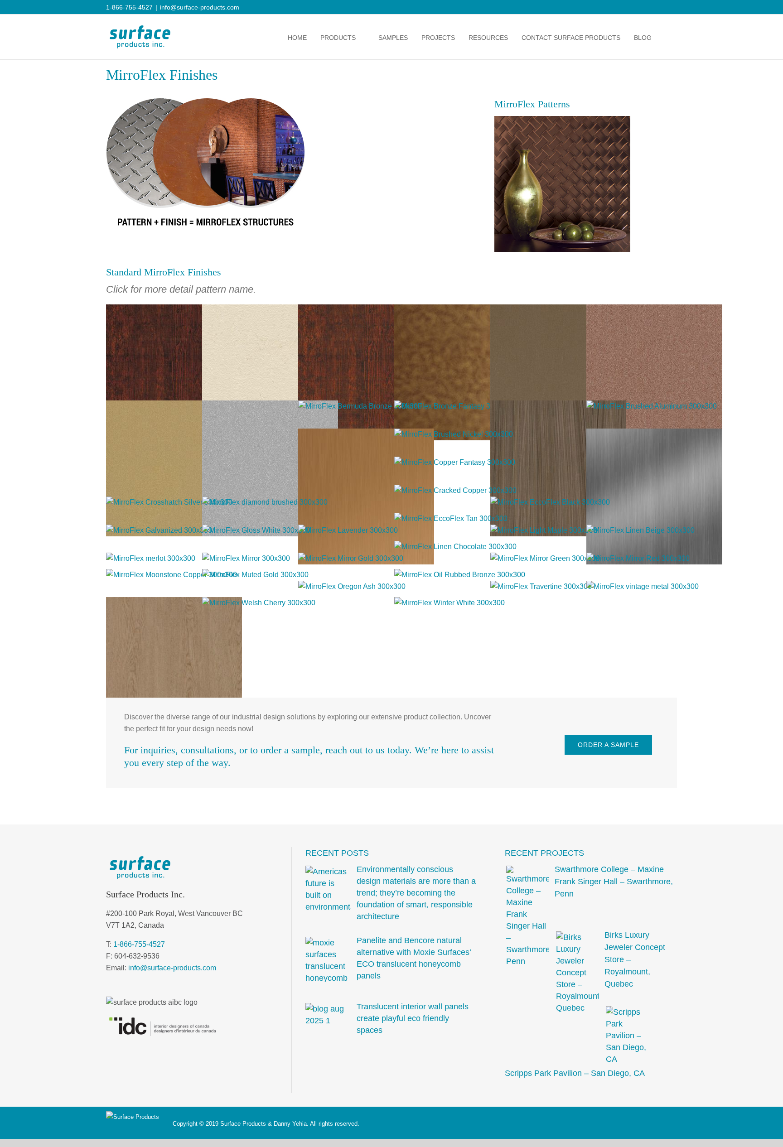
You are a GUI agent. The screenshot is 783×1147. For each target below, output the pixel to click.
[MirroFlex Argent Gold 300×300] (174, 406)
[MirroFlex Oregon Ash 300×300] (352, 586)
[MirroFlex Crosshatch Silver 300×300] (169, 502)
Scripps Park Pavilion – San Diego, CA (575, 1073)
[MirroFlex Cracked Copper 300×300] (455, 490)
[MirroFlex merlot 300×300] (150, 558)
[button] (667, 37)
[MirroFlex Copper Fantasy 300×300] (454, 462)
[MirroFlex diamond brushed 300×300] (265, 502)
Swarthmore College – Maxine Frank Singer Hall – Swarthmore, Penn (614, 881)
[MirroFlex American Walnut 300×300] (366, 310)
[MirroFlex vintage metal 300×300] (642, 586)
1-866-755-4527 (139, 944)
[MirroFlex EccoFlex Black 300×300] (550, 502)
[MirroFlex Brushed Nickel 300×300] (453, 434)
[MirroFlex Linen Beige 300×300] (640, 530)
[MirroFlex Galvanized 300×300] (159, 530)
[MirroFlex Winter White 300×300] (449, 603)
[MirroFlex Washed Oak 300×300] (174, 603)
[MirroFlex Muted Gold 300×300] (255, 574)
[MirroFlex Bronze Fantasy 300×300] (454, 406)
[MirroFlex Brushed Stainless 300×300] (654, 434)
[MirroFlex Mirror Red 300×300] (638, 558)
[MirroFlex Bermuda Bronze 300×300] (360, 406)
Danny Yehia (290, 1123)
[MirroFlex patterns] (562, 119)
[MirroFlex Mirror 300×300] (246, 558)
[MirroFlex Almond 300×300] (270, 310)
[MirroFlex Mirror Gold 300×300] (350, 558)
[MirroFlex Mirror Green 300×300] (545, 558)
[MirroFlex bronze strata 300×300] (558, 406)
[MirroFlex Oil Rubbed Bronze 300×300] (459, 574)
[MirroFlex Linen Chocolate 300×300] (455, 546)
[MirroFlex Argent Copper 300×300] (654, 310)
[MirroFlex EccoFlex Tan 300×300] (451, 518)
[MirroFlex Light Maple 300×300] (543, 530)
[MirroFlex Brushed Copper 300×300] (366, 434)
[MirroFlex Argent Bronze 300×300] (558, 310)
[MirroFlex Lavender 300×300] (348, 530)
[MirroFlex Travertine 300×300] (541, 586)
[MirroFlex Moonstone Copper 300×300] (171, 574)
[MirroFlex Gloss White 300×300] (256, 530)
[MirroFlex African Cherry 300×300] (174, 310)
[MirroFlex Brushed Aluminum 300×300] (651, 406)
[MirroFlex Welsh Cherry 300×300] (258, 603)
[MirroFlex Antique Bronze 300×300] (462, 310)
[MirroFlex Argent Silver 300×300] (270, 406)
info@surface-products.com (199, 7)
